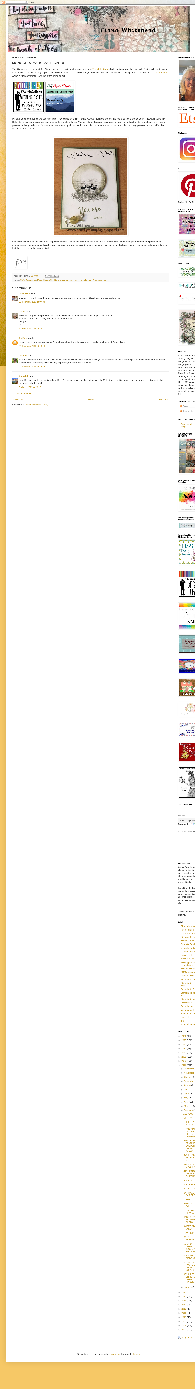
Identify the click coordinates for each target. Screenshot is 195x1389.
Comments (187, 411)
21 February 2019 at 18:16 (32, 346)
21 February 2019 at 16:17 (32, 328)
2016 (184, 1300)
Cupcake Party (188, 948)
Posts (185, 406)
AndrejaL (23, 376)
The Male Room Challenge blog (92, 280)
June (186, 1093)
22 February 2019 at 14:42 (32, 366)
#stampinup (31, 280)
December (189, 1068)
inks (183, 1021)
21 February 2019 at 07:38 (32, 302)
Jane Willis (24, 293)
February (188, 1110)
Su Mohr (23, 338)
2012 (184, 1309)
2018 (184, 1292)
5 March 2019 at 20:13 (30, 387)
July (186, 1089)
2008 (184, 1325)
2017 (184, 1296)
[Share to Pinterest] (57, 276)
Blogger (136, 1354)
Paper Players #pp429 (47, 280)
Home (91, 399)
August (187, 1085)
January (188, 1287)
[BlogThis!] (49, 276)
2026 (184, 1036)
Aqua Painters (187, 930)
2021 (184, 1057)
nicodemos (114, 1354)
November (189, 1073)
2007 (184, 1329)
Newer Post (18, 399)
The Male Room (100, 69)
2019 (184, 1065)
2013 (184, 1305)
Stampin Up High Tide (67, 280)
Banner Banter (188, 933)
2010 (184, 1317)
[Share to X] (51, 276)
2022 (184, 1052)
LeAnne (23, 355)
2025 (184, 1040)
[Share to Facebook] (54, 276)
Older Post (163, 399)
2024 (184, 1044)
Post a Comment (24, 393)
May (186, 1098)
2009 (184, 1321)
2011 (184, 1313)
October (188, 1077)
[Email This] (46, 276)
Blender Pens (187, 940)
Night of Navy (187, 958)
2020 (184, 1061)
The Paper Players (158, 72)
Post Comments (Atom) (36, 404)
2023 (184, 1048)
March (187, 1106)
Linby (22, 311)
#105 (22, 280)
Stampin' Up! (187, 1006)
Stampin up (186, 1002)
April (186, 1102)
